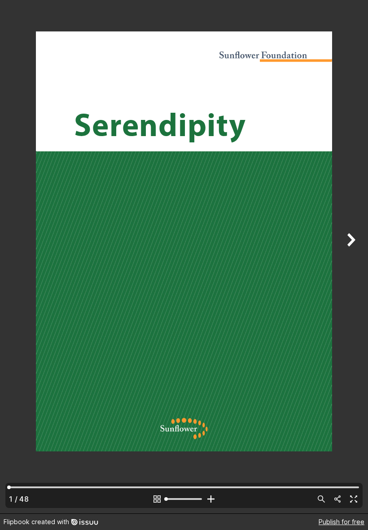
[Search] (321, 499)
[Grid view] (157, 499)
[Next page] (350, 256)
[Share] (337, 499)
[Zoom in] (211, 499)
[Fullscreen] (353, 499)
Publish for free (341, 522)
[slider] (184, 499)
